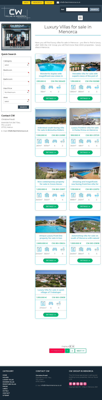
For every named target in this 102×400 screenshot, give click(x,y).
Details (50, 98)
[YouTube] (81, 385)
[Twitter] (74, 385)
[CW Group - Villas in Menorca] (15, 19)
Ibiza (26, 3)
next (80, 351)
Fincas (5, 386)
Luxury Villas (8, 380)
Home (5, 375)
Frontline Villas (9, 384)
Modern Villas (8, 382)
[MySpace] (77, 385)
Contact (6, 393)
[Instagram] (84, 385)
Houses (6, 377)
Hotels (5, 391)
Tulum (49, 3)
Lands (5, 389)
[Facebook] (70, 385)
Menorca (37, 3)
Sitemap (6, 395)
